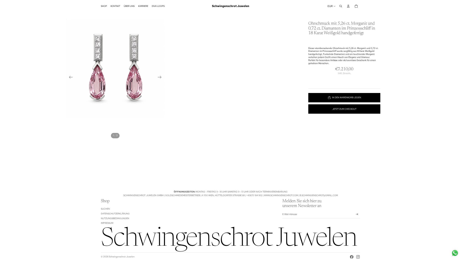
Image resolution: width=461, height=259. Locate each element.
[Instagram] (358, 257)
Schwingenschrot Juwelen (122, 256)
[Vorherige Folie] (70, 78)
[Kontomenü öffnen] (348, 6)
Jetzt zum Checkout (344, 109)
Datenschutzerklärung (115, 213)
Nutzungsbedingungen (115, 218)
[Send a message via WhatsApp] (455, 253)
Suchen (105, 208)
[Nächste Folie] (161, 78)
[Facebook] (352, 257)
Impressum (107, 223)
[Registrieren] (357, 214)
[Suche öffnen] (341, 6)
